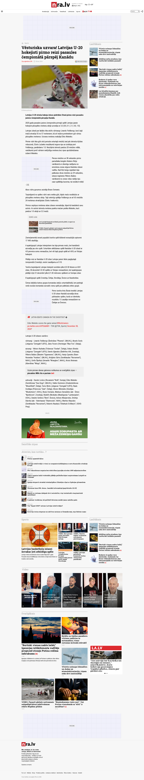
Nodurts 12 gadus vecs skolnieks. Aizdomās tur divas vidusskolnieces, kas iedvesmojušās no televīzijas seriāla (110, 83)
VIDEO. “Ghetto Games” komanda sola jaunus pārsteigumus (79, 536)
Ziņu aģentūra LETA (27, 61)
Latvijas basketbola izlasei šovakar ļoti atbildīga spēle (37, 550)
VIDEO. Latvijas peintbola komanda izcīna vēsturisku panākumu (79, 556)
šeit (52, 373)
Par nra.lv (24, 773)
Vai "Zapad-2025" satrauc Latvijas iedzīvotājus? (45, 506)
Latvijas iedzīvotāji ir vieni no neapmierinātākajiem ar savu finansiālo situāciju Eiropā (57, 464)
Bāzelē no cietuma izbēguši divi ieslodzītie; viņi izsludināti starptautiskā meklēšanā (55, 494)
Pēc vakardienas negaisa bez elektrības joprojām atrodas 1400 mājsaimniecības (56, 470)
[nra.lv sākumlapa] (60, 4)
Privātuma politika (40, 773)
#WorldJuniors (62, 323)
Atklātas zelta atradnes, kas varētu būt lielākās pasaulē (110, 60)
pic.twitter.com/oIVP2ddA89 (38, 326)
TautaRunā (63, 11)
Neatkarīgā (45, 11)
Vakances (74, 773)
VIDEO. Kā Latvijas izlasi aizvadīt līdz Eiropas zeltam (65, 536)
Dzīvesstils (54, 11)
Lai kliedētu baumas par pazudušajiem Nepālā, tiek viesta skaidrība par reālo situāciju (109, 94)
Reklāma (29, 773)
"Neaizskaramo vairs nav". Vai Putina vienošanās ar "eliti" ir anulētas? (69, 704)
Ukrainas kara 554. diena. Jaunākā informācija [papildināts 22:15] (52, 488)
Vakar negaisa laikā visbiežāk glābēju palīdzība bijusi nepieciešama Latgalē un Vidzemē (56, 476)
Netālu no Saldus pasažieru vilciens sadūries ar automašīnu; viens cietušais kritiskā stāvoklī (74, 639)
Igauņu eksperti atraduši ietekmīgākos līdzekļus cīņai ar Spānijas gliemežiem (56, 482)
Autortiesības (60, 773)
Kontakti (80, 773)
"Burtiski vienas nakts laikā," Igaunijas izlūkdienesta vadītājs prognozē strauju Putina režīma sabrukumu (110, 72)
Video (25, 569)
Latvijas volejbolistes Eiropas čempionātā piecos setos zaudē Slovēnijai (65, 557)
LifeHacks (71, 11)
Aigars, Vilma (76, 6)
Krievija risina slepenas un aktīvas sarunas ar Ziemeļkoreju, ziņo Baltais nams (56, 512)
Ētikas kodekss (67, 773)
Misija (33, 773)
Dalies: (47, 413)
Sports (78, 11)
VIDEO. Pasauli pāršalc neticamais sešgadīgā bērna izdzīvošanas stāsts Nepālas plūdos (56, 228)
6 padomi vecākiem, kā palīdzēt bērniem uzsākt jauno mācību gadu (52, 500)
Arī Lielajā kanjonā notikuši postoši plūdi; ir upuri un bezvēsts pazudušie (57, 222)
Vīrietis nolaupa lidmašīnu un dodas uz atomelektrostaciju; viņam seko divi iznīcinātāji (109, 51)
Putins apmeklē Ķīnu (35, 459)
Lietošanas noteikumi (51, 773)
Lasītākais (95, 44)
